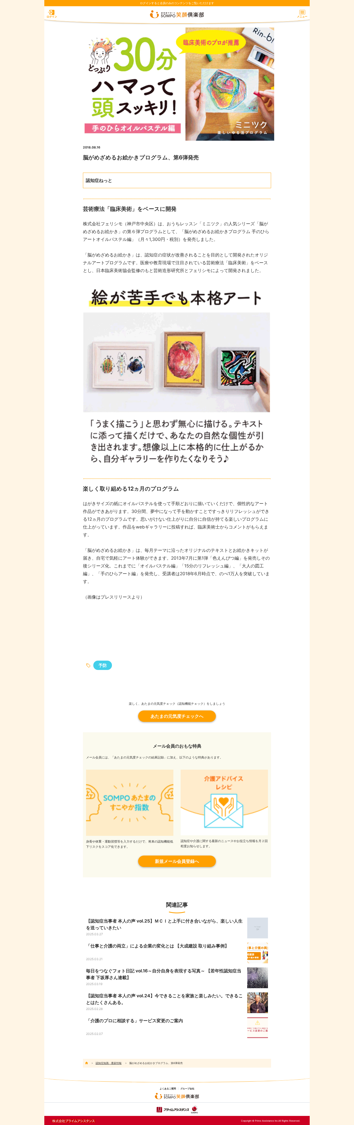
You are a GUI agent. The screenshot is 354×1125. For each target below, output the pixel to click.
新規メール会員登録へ (177, 861)
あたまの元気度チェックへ (177, 716)
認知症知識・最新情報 (109, 1063)
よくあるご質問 (168, 1088)
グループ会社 (187, 1088)
